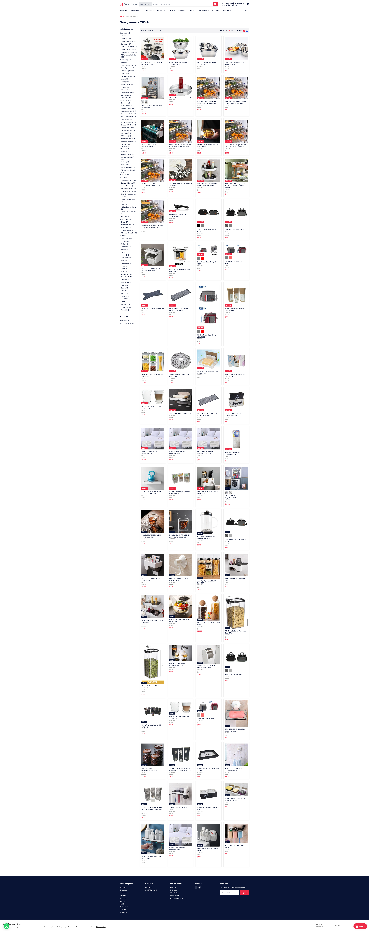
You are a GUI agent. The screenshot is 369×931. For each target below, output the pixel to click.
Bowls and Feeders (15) (128, 188)
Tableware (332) (125, 33)
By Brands (215, 10)
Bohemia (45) (125, 249)
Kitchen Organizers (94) (128, 111)
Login (247, 10)
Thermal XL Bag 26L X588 (233, 674)
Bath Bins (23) (125, 164)
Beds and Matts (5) (127, 186)
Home (122, 16)
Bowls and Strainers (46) (128, 125)
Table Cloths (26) (126, 90)
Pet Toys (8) (124, 197)
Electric (192, 10)
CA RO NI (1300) (126, 238)
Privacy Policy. (101, 927)
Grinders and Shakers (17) (129, 49)
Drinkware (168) (126, 38)
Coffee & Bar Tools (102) (129, 47)
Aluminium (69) (125, 282)
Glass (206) (124, 285)
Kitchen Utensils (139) (128, 108)
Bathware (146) (124, 149)
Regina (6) (124, 260)
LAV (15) (123, 252)
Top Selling (148, 887)
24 (226, 30)
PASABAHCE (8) (126, 263)
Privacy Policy (174, 895)
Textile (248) (125, 310)
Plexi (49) (124, 301)
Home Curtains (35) (127, 84)
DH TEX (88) (125, 241)
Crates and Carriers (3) (128, 183)
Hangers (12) (125, 62)
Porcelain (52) (125, 304)
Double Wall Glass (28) (128, 41)
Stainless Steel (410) (127, 274)
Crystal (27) (124, 222)
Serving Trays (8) (126, 82)
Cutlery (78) (124, 36)
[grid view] (244, 31)
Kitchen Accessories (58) (128, 141)
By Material (227, 10)
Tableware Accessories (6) (129, 52)
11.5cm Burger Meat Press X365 (180, 98)
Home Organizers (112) (128, 65)
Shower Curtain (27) (127, 154)
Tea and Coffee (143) (127, 127)
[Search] (215, 4)
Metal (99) (124, 290)
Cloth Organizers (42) (127, 68)
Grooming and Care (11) (128, 194)
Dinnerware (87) (126, 44)
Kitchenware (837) (125, 100)
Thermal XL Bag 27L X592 (205, 718)
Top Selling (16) (124, 320)
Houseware (135, 10)
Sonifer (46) (124, 244)
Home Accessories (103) (128, 93)
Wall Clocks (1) (125, 227)
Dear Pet (181, 10)
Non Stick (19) (125, 299)
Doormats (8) (125, 73)
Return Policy (174, 893)
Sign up (244, 893)
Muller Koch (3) (126, 258)
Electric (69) (123, 204)
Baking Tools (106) (127, 105)
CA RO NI (144, 66)
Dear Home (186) (126, 246)
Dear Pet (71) (124, 177)
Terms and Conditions (176, 898)
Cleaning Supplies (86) (128, 71)
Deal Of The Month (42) (127, 323)
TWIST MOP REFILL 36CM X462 (152, 308)
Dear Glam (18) (124, 175)
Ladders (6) (124, 79)
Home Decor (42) (125, 219)
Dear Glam (171, 10)
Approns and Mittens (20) (129, 114)
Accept (337, 925)
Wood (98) (124, 293)
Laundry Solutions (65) (128, 76)
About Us (173, 887)
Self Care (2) (125, 216)
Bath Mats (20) (125, 151)
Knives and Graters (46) (128, 117)
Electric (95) (124, 288)
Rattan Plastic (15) (126, 277)
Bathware (160, 10)
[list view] (247, 31)
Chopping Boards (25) (128, 130)
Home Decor (203, 10)
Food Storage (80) (126, 119)
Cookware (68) (125, 103)
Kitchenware (148, 10)
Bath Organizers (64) (127, 157)
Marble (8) (124, 271)
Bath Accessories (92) (128, 167)
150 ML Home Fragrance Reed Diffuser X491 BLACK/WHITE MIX (151, 809)
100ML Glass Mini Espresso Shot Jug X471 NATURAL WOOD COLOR (236, 186)
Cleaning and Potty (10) (128, 191)
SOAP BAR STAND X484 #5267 (180, 413)
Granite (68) (124, 268)
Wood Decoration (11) (128, 225)
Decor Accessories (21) (128, 230)
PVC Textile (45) (126, 307)
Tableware (123, 10)
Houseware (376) (125, 60)
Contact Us (173, 890)
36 (229, 30)
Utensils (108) (125, 296)
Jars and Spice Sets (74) (128, 122)
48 (232, 30)
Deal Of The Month (151, 890)
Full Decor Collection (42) (129, 233)
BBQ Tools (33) (126, 136)
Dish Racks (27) (126, 133)
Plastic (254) (125, 280)
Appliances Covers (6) (128, 138)
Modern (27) (125, 255)
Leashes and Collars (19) (128, 180)
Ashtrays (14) (125, 87)
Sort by (143, 30)
